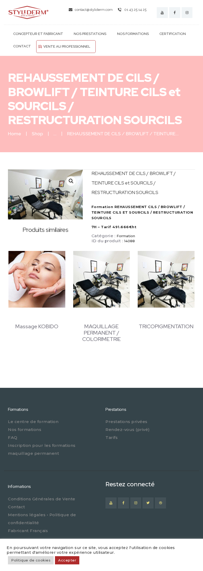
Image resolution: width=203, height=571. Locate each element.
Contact (16, 506)
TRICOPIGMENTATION (166, 326)
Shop (37, 133)
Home (14, 133)
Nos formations (24, 429)
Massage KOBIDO (36, 326)
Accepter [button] (67, 560)
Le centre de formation (33, 421)
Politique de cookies (30, 560)
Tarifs (111, 437)
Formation (126, 236)
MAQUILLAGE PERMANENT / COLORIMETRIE (101, 332)
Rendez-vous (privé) (127, 429)
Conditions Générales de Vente (41, 498)
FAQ (12, 437)
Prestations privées (126, 421)
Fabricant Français (28, 530)
